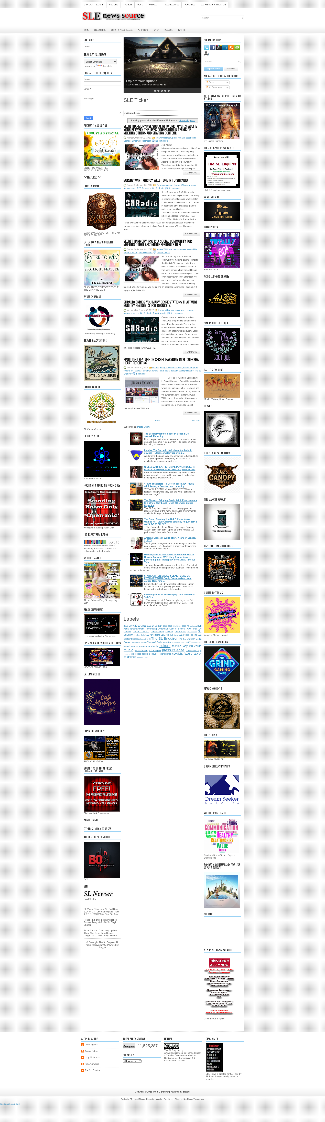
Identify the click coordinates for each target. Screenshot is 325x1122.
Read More (191, 173)
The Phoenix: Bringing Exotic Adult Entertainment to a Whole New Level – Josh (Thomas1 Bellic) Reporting (170, 503)
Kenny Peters (91, 1051)
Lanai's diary (157, 631)
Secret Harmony (131, 141)
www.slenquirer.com (173, 1053)
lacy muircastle (192, 646)
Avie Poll (192, 628)
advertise (167, 642)
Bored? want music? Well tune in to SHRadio (156, 180)
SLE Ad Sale (139, 635)
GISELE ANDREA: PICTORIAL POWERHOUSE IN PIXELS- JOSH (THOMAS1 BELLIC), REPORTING (169, 468)
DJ (158, 185)
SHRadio (160, 188)
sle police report (139, 654)
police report (155, 650)
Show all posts (187, 120)
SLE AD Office (100, 29)
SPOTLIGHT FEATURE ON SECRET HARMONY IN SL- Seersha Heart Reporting (161, 361)
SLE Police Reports (188, 635)
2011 (143, 626)
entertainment (166, 185)
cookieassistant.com (10, 1104)
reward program (190, 368)
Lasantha (158, 1099)
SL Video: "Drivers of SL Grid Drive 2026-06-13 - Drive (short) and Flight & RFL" (101, 912)
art (188, 642)
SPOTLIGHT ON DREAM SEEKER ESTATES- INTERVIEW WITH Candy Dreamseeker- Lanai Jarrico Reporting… (167, 578)
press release (178, 138)
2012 (149, 626)
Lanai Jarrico (141, 631)
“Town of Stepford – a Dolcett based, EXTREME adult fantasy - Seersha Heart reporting (169, 485)
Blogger (102, 947)
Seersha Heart (157, 371)
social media (145, 141)
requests (128, 313)
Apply (156, 29)
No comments (161, 141)
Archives (230, 68)
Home (86, 29)
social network (146, 252)
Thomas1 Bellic (154, 642)
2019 (175, 626)
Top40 (156, 313)
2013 (154, 626)
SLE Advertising (152, 635)
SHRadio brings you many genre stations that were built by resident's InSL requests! (160, 303)
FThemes (134, 1099)
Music (140, 5)
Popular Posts (213, 68)
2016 (165, 626)
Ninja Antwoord (92, 1064)
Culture (113, 5)
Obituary (169, 632)
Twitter (182, 29)
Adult (198, 626)
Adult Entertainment (134, 628)
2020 (179, 626)
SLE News (174, 635)
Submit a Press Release (122, 29)
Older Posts (195, 420)
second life (191, 138)
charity (154, 646)
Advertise (190, 5)
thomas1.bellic (142, 657)
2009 (131, 626)
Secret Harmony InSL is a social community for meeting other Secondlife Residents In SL (158, 242)
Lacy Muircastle (92, 1057)
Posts (211, 82)
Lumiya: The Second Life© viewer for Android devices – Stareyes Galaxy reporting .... (168, 451)
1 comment (141, 374)
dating (162, 368)
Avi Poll (153, 5)
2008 (126, 626)
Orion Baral (180, 632)
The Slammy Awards (138, 642)
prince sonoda (192, 650)
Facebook (168, 29)
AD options (191, 626)
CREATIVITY (135, 81)
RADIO (140, 188)
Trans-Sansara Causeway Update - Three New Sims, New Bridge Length (101, 933)
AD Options (143, 29)
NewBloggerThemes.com (193, 1099)
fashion (176, 646)
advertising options (179, 642)
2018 (170, 626)
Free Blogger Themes (173, 1099)
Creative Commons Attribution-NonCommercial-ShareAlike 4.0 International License (180, 1058)
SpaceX (136, 639)
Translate (107, 66)
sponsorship (165, 654)
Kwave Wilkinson (163, 138)
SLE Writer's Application (213, 5)
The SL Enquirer (164, 638)
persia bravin (141, 650)
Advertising (151, 628)
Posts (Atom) (143, 427)
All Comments (215, 87)
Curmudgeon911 (92, 1044)
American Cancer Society (172, 628)
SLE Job (165, 635)
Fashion (128, 5)
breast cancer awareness (137, 646)
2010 (137, 625)
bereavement (196, 642)
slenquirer (153, 654)
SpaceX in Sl (145, 639)
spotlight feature (186, 371)
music (193, 185)
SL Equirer (192, 632)
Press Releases (171, 5)
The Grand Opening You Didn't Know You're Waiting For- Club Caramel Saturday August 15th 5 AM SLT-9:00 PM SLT (170, 522)
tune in (163, 313)
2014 (160, 626)
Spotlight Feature (93, 5)
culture (155, 368)
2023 (184, 626)
